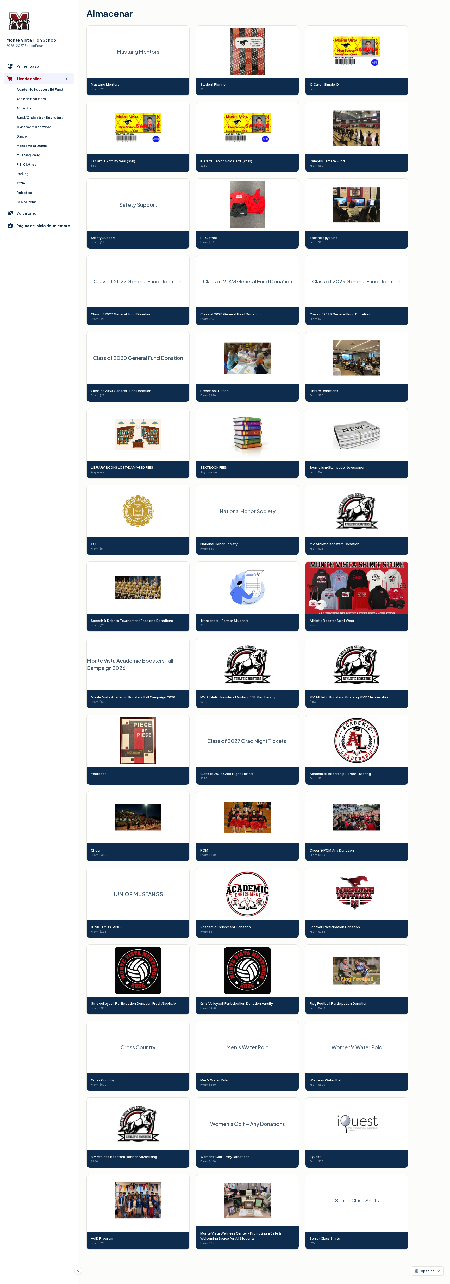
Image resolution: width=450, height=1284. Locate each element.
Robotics (24, 193)
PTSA (21, 183)
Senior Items (27, 202)
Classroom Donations (34, 127)
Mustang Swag (28, 155)
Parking (22, 174)
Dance (22, 136)
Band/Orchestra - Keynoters (40, 118)
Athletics (24, 108)
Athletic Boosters (31, 99)
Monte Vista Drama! (32, 146)
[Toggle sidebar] (78, 1270)
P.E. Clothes (26, 164)
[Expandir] (66, 78)
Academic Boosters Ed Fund (40, 89)
